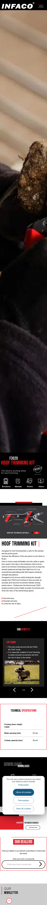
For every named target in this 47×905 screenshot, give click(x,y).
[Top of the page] (9, 901)
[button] (14, 690)
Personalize (23, 800)
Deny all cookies (23, 808)
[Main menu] (41, 5)
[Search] (40, 864)
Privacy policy (23, 785)
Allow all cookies (23, 792)
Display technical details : (18, 533)
